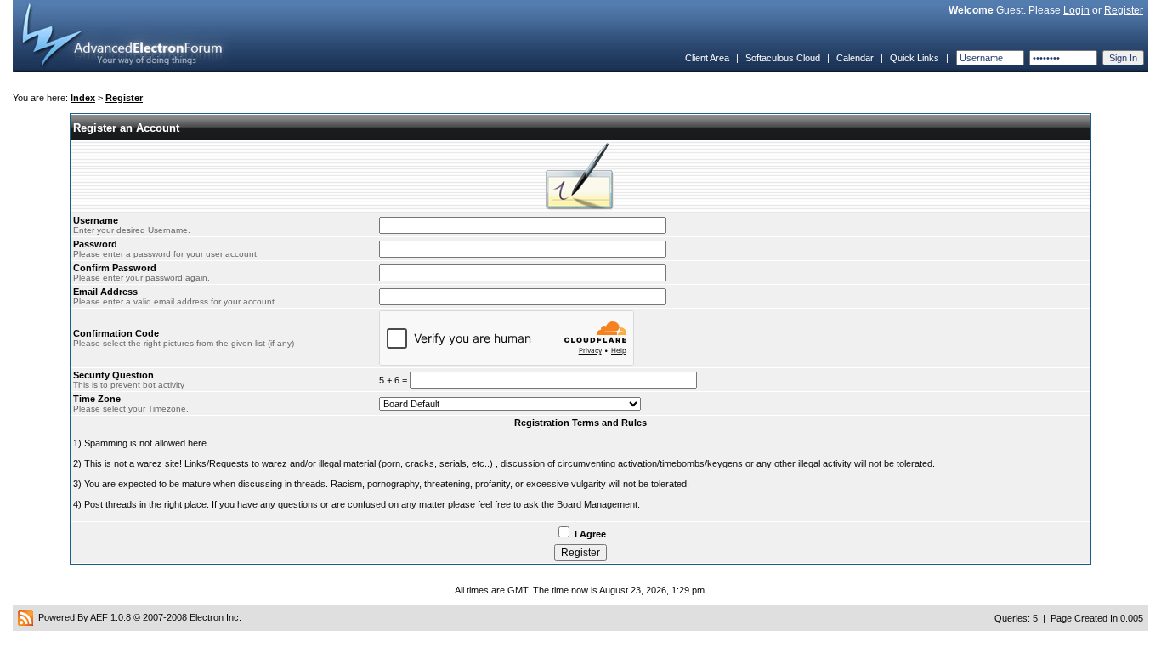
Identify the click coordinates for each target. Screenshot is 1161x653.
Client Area (707, 58)
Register (1123, 10)
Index (83, 98)
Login (1076, 10)
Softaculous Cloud (782, 58)
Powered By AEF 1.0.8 (84, 617)
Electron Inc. (215, 617)
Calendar (855, 58)
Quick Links (914, 58)
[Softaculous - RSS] (25, 617)
